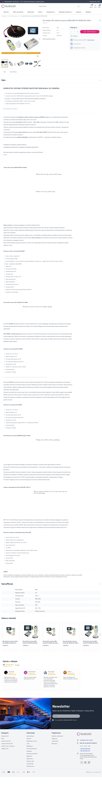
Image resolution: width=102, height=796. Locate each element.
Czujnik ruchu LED (5, 741)
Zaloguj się (54, 738)
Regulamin (29, 756)
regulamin (61, 720)
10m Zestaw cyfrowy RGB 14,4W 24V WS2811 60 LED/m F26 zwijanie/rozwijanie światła (50, 644)
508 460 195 (16, 1)
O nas (28, 743)
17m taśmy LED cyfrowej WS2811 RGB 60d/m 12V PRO (17, 93)
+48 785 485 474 (85, 751)
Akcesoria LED (5, 736)
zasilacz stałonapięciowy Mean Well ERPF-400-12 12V (18, 103)
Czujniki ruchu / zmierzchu (8, 746)
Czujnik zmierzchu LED (7, 743)
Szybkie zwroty (30, 766)
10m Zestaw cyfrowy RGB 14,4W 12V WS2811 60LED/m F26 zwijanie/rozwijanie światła (30, 644)
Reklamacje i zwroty (32, 741)
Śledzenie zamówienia (57, 736)
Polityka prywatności (32, 753)
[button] (99, 6)
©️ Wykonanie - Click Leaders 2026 (94, 772)
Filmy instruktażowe (32, 748)
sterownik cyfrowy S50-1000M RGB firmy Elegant (17, 96)
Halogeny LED (4, 748)
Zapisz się (87, 716)
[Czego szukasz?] (78, 6)
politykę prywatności (67, 720)
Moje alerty (54, 743)
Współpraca (30, 746)
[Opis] (100, 80)
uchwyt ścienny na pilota (29, 101)
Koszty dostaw (91, 40)
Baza (2, 738)
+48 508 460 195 (85, 749)
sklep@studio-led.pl (95, 1)
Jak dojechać (30, 763)
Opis (4, 72)
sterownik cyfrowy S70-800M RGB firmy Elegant (42, 96)
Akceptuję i (65, 720)
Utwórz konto (55, 741)
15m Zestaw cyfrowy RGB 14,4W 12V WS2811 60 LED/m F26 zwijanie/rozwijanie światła (90, 644)
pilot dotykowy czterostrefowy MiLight (14, 101)
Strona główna (4, 16)
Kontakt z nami (30, 761)
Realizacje (29, 751)
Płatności (29, 738)
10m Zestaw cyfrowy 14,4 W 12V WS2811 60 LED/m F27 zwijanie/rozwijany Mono (10, 643)
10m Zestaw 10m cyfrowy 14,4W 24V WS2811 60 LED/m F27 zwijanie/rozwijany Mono (70, 643)
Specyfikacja (13, 72)
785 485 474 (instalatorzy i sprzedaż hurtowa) (33, 1)
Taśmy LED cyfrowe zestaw (14, 16)
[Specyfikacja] (100, 584)
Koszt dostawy (30, 736)
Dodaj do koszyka (91, 31)
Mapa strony (30, 758)
